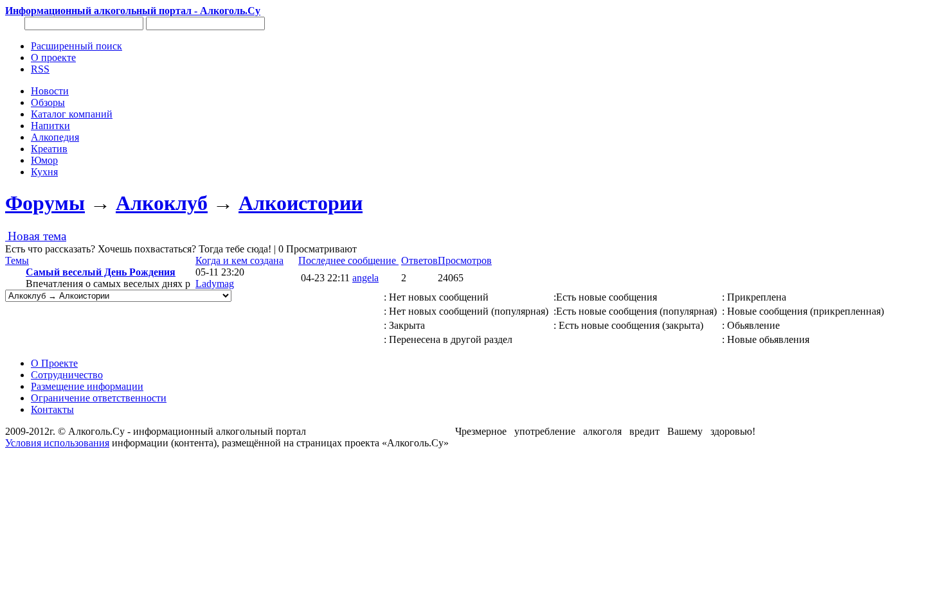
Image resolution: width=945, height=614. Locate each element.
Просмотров (465, 260)
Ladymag (214, 283)
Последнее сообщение (348, 260)
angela (365, 277)
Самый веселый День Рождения (101, 272)
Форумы (45, 203)
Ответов (419, 260)
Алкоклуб (162, 203)
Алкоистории (301, 203)
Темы (17, 260)
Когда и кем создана (239, 260)
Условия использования (57, 442)
